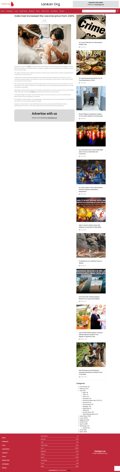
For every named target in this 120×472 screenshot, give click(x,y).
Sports (82, 424)
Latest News (83, 416)
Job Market (5, 464)
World (81, 432)
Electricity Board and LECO (91, 400)
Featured (82, 388)
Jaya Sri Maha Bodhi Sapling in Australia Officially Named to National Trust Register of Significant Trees (91, 334)
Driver (85, 396)
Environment (83, 386)
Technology (83, 426)
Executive (86, 402)
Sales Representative (89, 414)
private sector (87, 412)
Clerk (84, 394)
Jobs (81, 390)
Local (81, 418)
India (29, 66)
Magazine (83, 420)
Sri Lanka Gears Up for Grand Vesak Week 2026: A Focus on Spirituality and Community (91, 152)
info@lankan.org (99, 4)
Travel (81, 430)
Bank (84, 392)
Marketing (86, 408)
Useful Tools (5, 460)
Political (82, 422)
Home (4, 438)
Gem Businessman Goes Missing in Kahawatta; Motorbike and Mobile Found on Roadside (90, 372)
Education (86, 398)
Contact (4, 468)
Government (86, 404)
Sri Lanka (32, 92)
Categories (5, 441)
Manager (85, 406)
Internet (85, 428)
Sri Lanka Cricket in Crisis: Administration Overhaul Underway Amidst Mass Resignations (91, 189)
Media (85, 410)
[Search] (117, 11)
